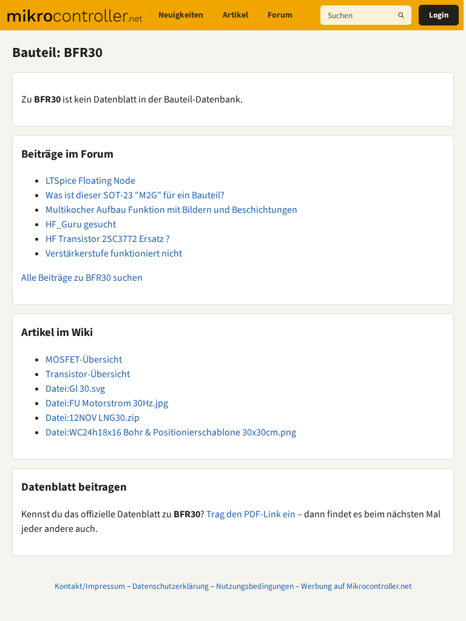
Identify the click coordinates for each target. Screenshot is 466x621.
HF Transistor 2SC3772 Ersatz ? (108, 239)
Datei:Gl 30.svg (75, 388)
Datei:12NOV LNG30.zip (93, 418)
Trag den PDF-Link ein (250, 514)
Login (438, 15)
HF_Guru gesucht (81, 224)
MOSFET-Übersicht (84, 359)
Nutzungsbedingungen (255, 586)
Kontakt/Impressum (90, 586)
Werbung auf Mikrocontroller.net (356, 586)
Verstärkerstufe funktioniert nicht (114, 253)
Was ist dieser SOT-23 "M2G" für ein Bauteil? (135, 195)
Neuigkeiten (180, 15)
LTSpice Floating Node (90, 180)
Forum (280, 15)
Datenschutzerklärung (170, 586)
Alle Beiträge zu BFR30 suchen (82, 277)
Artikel (235, 15)
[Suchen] (401, 15)
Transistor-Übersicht (88, 374)
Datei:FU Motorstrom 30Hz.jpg (107, 403)
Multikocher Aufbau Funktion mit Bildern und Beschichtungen (171, 210)
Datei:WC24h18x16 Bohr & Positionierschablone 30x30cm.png (171, 432)
